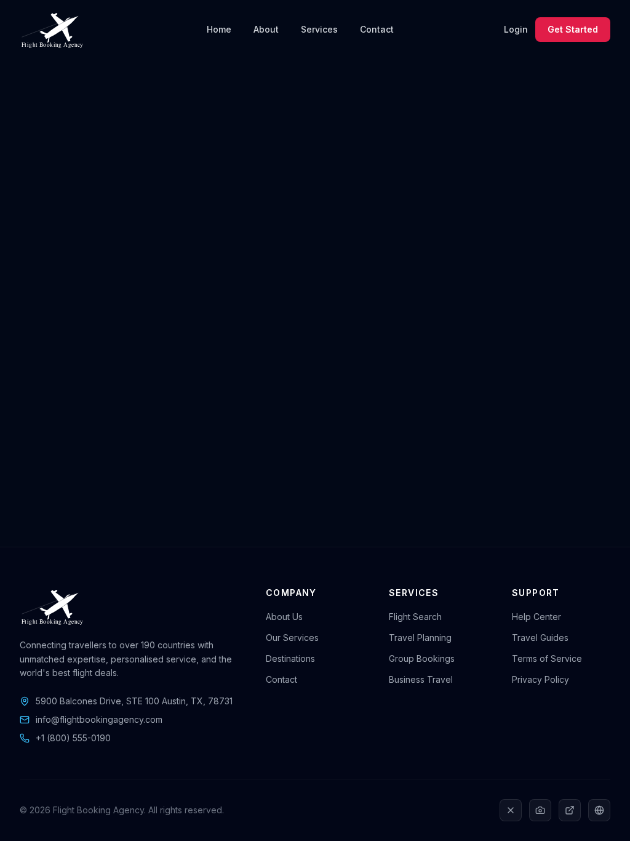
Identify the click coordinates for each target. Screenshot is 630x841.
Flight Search (415, 616)
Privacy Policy (540, 679)
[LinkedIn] (570, 810)
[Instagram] (540, 810)
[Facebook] (599, 810)
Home (219, 29)
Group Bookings (422, 658)
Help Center (536, 616)
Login (516, 29)
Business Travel (421, 679)
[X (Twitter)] (511, 810)
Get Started (573, 29)
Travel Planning (420, 637)
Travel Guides (540, 637)
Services (319, 29)
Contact (377, 29)
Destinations (290, 658)
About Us (284, 616)
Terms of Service (547, 658)
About (266, 29)
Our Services (292, 637)
